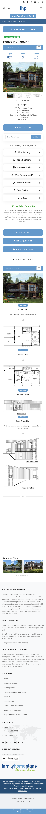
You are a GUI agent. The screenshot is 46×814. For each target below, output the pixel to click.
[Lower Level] (23, 376)
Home (3, 21)
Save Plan (24, 232)
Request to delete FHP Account (15, 715)
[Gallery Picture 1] (23, 451)
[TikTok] (39, 2)
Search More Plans (24, 29)
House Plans (12, 21)
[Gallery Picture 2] (23, 478)
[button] (16, 575)
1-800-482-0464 (11, 735)
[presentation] (5, 567)
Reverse (23, 305)
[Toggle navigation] (38, 47)
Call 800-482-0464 (23, 16)
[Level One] (23, 336)
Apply (35, 137)
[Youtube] (35, 2)
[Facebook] (27, 2)
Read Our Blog (9, 701)
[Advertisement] (23, 527)
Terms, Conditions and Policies (15, 692)
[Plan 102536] (33, 566)
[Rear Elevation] (23, 406)
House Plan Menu (12, 47)
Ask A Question (24, 241)
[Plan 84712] (12, 566)
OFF (28, 101)
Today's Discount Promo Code (15, 706)
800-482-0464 (25, 259)
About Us (7, 697)
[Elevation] (23, 77)
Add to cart (24, 127)
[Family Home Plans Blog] (42, 2)
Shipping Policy (9, 688)
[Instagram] (31, 2)
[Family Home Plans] (23, 8)
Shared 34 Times (24, 249)
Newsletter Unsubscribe (12, 710)
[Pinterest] (24, 2)
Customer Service (10, 683)
